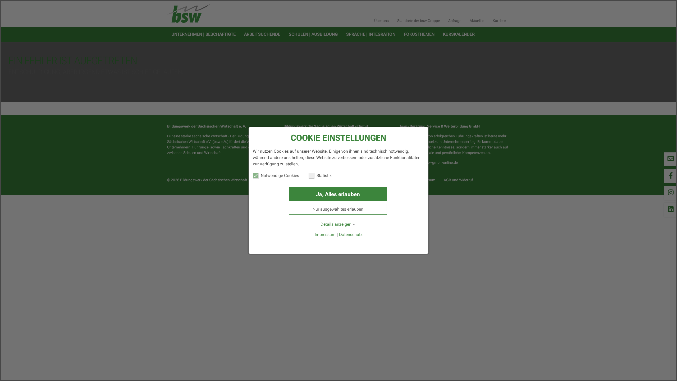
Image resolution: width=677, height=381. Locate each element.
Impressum (325, 234)
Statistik (324, 175)
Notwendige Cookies (280, 175)
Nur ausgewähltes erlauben (338, 209)
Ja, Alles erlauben (338, 194)
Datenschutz (351, 234)
